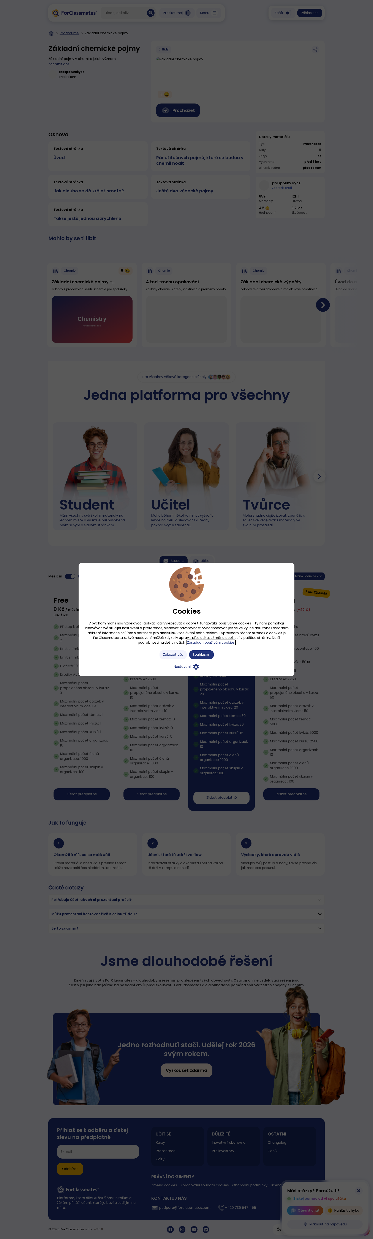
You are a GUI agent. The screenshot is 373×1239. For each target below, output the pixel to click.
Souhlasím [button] (201, 654)
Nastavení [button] (182, 666)
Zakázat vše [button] (173, 654)
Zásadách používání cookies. (211, 642)
